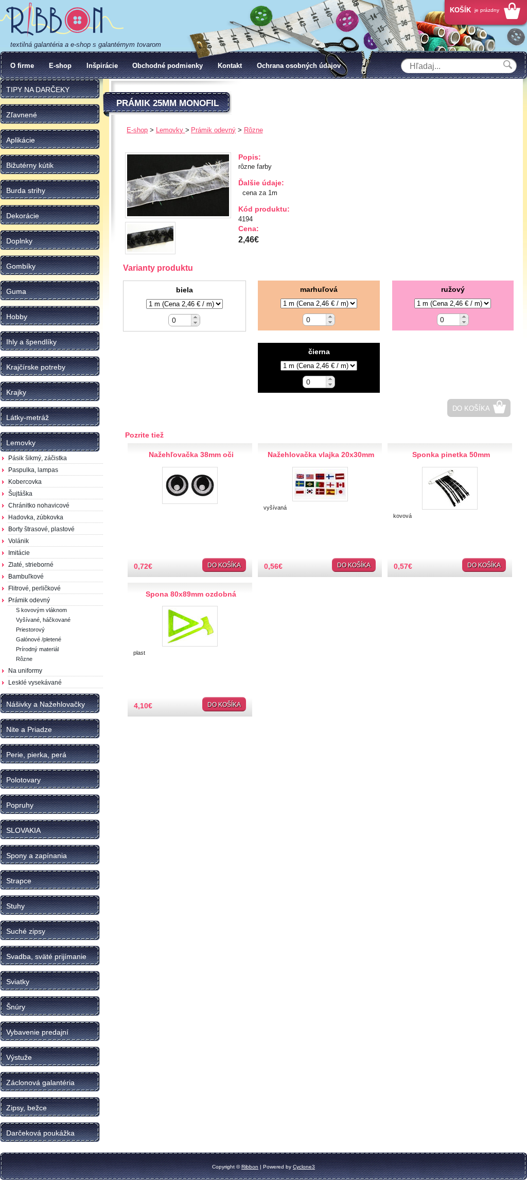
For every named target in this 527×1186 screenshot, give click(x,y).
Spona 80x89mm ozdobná (191, 594)
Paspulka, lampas (33, 470)
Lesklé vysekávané (35, 682)
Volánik (18, 541)
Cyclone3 (304, 1167)
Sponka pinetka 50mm (451, 454)
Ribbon (249, 1167)
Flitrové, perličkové (34, 588)
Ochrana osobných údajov (299, 65)
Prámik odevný (29, 600)
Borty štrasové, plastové (41, 529)
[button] (195, 317)
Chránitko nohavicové (38, 505)
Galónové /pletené (38, 639)
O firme (22, 65)
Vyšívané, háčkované (43, 620)
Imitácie (19, 552)
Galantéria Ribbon (62, 20)
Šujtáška (20, 493)
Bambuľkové (26, 576)
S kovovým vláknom (41, 610)
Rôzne (24, 659)
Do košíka (471, 408)
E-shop (60, 65)
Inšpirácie (102, 65)
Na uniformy (25, 670)
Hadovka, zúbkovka (35, 517)
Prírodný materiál (37, 649)
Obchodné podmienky (167, 65)
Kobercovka (25, 481)
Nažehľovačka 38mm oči (191, 454)
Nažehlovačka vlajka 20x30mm (321, 454)
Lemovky (170, 130)
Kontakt (230, 65)
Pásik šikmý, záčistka (37, 458)
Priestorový (30, 629)
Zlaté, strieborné (31, 564)
